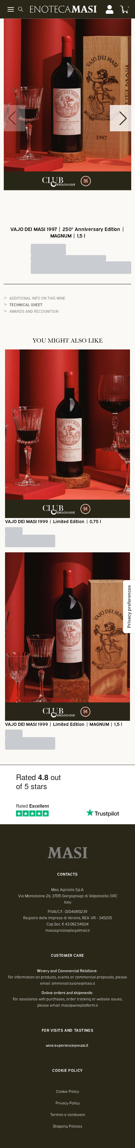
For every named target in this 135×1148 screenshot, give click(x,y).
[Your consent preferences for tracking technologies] (129, 606)
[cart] (124, 9)
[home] (63, 9)
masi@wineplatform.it (79, 1005)
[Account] (109, 9)
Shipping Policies (67, 1126)
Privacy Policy (68, 1102)
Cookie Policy (67, 1091)
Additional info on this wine (37, 298)
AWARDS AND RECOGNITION (33, 311)
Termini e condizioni (67, 1114)
